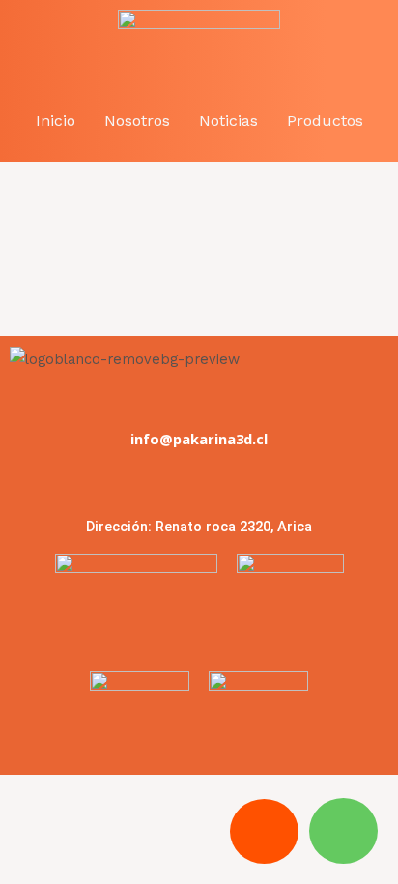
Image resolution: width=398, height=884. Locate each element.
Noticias (228, 120)
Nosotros (137, 120)
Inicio (55, 120)
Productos (325, 120)
